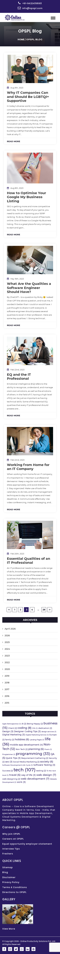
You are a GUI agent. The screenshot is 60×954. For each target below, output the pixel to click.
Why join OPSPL (11, 833)
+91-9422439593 (32, 3)
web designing (11, 779)
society (46, 761)
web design (46, 774)
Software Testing (44, 765)
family (9, 739)
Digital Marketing (13, 734)
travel (15, 774)
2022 (7, 662)
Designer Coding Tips (27, 731)
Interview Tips (11, 848)
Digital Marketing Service (37, 735)
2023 (7, 655)
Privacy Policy (10, 882)
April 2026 (10, 628)
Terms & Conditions (14, 887)
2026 (7, 635)
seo (8, 761)
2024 (7, 649)
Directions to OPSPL (14, 892)
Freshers (7, 853)
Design (7, 731)
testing (41, 771)
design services (48, 732)
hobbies (22, 739)
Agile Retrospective (11, 724)
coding (24, 727)
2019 (7, 676)
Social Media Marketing (26, 762)
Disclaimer (9, 877)
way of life (28, 775)
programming (33, 753)
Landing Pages (37, 740)
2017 (7, 689)
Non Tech (22, 749)
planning (36, 749)
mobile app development (26, 744)
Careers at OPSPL (13, 838)
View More (8, 928)
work (21, 782)
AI (24, 724)
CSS (35, 728)
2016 (7, 696)
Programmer (8, 754)
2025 (7, 642)
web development (35, 778)
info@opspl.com (32, 8)
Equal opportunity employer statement (27, 843)
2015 (7, 702)
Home (21, 39)
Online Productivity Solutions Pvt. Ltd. (38, 941)
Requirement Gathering (34, 758)
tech (25, 769)
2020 (7, 669)
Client (12, 728)
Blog (5, 872)
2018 (7, 682)
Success (7, 771)
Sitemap (7, 867)
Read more (13, 141)
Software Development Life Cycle (17, 765)
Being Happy (35, 724)
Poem (48, 749)
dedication (45, 728)
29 (44, 609)
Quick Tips (13, 758)
